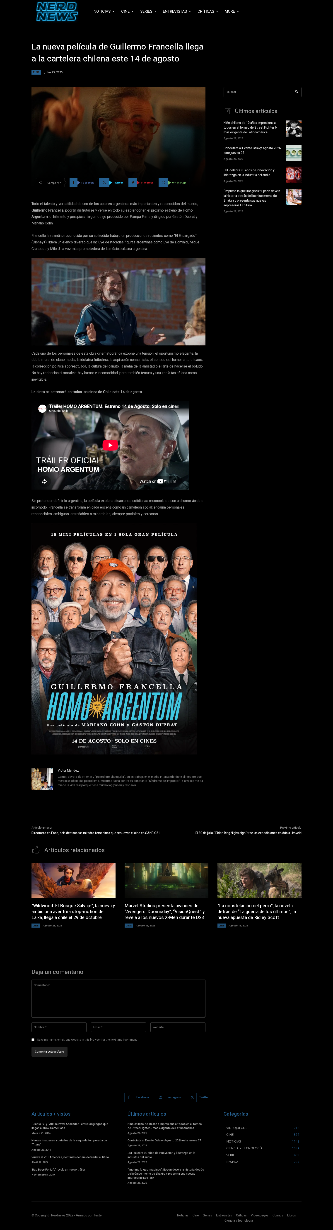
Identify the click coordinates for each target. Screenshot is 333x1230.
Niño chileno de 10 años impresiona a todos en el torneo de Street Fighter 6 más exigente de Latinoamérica (250, 127)
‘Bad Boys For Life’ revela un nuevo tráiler (58, 1169)
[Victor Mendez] (42, 779)
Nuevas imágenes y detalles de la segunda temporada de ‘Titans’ (69, 1142)
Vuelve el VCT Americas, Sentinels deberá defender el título (70, 1157)
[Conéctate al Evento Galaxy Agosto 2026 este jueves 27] (294, 153)
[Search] (297, 92)
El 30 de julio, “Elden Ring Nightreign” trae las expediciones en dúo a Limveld (248, 833)
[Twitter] (192, 1097)
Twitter (204, 1097)
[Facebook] (128, 1097)
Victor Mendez (68, 770)
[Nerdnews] (56, 11)
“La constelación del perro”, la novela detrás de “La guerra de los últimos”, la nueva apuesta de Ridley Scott (256, 911)
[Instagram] (160, 1097)
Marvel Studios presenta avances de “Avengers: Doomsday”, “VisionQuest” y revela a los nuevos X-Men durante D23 (165, 911)
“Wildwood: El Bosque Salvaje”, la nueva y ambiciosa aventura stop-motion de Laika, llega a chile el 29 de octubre (73, 911)
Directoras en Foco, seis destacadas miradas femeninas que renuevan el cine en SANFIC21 (95, 833)
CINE (36, 72)
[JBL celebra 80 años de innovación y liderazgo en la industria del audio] (294, 175)
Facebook (142, 1097)
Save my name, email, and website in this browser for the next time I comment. (87, 1040)
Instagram (174, 1097)
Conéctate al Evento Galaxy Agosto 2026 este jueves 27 (164, 1140)
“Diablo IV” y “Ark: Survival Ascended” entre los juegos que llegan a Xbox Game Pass (69, 1126)
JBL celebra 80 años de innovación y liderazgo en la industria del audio (249, 172)
